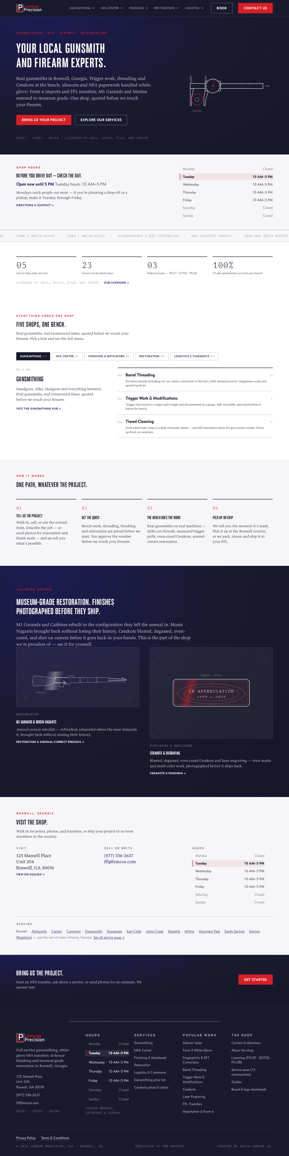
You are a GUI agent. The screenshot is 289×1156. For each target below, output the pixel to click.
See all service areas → (109, 937)
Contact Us (255, 8)
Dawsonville (93, 931)
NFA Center (110, 8)
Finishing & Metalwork (150, 1058)
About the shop (242, 1050)
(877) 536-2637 (118, 855)
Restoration (164, 8)
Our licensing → (116, 282)
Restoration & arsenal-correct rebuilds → (50, 741)
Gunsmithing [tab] (33, 356)
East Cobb (134, 931)
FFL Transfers (192, 1104)
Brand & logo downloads (248, 1089)
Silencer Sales (192, 1043)
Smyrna (254, 931)
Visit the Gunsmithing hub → (38, 408)
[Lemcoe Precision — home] (29, 8)
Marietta (174, 931)
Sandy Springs (234, 931)
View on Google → (30, 874)
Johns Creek (154, 931)
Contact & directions (246, 1043)
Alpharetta (39, 931)
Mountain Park (209, 931)
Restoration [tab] (152, 356)
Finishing (136, 8)
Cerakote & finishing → (168, 773)
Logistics (192, 8)
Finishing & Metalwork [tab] (109, 356)
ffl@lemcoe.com (120, 861)
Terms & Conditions (55, 1138)
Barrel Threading (194, 1069)
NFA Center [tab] (67, 356)
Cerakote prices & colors (151, 1087)
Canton (56, 931)
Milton (189, 931)
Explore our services (101, 120)
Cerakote (189, 1089)
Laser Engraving (194, 1096)
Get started (255, 979)
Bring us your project (44, 120)
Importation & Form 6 (198, 1111)
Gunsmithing (80, 8)
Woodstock (24, 937)
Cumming (73, 931)
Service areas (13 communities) (243, 1072)
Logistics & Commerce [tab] (194, 356)
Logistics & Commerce (150, 1072)
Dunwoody (114, 931)
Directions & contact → (35, 205)
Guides (236, 1082)
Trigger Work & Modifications (193, 1079)
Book (222, 8)
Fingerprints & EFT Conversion (196, 1060)
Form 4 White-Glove (197, 1050)
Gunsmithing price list (149, 1080)
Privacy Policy (25, 1138)
